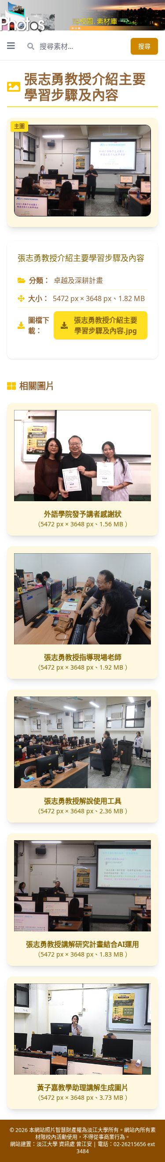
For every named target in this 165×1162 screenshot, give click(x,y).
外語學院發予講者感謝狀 (82, 514)
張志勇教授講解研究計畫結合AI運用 (82, 944)
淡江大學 (47, 1144)
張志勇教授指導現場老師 (82, 657)
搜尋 (144, 46)
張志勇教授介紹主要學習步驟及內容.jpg (105, 325)
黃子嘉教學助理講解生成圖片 (82, 1087)
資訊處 (67, 1144)
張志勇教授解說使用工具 (82, 801)
